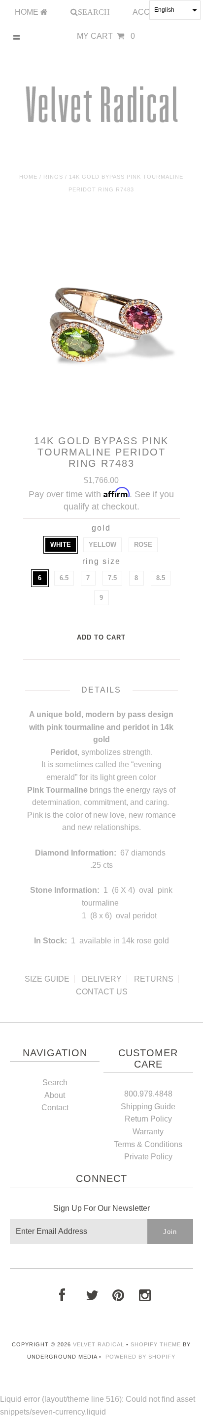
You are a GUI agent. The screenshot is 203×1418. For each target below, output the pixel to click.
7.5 (112, 578)
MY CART (106, 36)
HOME (27, 12)
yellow (102, 544)
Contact (54, 1107)
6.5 (64, 578)
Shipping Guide (148, 1106)
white (60, 544)
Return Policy (148, 1119)
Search (55, 1082)
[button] (175, 10)
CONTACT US (102, 992)
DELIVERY (102, 979)
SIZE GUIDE (47, 979)
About (54, 1095)
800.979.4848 (148, 1094)
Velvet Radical (98, 1344)
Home (28, 177)
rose (143, 544)
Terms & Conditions (148, 1144)
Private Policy (148, 1156)
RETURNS (153, 979)
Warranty (148, 1131)
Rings (53, 177)
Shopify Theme (156, 1344)
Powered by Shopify (140, 1357)
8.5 (160, 578)
